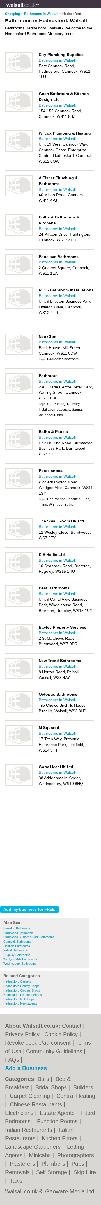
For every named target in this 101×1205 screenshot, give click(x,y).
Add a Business (26, 1068)
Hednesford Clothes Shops (21, 990)
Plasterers (23, 1164)
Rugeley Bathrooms (16, 955)
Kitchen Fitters (60, 1138)
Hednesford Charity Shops (21, 986)
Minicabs (40, 1155)
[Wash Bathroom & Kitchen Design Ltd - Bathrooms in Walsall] (19, 111)
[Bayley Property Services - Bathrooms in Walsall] (19, 645)
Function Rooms (58, 1121)
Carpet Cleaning (31, 1096)
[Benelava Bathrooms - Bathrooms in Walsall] (19, 274)
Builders (83, 1087)
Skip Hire (85, 1172)
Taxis (16, 1181)
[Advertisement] (50, 848)
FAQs (12, 1060)
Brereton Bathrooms (17, 928)
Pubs (79, 1164)
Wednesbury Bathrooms (19, 963)
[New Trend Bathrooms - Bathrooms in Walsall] (19, 678)
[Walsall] (39, 9)
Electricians (20, 1113)
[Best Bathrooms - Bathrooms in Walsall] (19, 605)
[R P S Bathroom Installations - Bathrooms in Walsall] (19, 308)
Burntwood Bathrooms (18, 932)
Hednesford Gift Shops (19, 999)
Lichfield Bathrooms (16, 945)
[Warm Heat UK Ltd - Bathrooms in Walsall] (19, 784)
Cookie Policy (61, 1034)
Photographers (75, 1155)
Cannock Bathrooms (17, 941)
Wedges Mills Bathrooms (20, 959)
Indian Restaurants (29, 1130)
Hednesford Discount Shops (22, 994)
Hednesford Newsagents (20, 1003)
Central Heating (75, 1096)
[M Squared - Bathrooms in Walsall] (19, 745)
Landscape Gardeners (33, 1147)
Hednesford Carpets (17, 981)
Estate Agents (58, 1113)
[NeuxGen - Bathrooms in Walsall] (19, 354)
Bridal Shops (51, 1087)
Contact (71, 1026)
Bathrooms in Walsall (57, 60)
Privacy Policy (22, 1034)
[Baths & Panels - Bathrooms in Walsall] (19, 449)
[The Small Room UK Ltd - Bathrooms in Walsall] (19, 538)
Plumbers (54, 1164)
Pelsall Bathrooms (15, 950)
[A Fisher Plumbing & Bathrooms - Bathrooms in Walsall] (19, 195)
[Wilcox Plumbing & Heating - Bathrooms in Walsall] (19, 151)
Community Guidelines (54, 1051)
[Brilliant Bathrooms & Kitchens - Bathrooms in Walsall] (19, 235)
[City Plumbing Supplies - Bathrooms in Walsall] (19, 72)
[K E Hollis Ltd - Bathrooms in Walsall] (19, 572)
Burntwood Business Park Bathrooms (28, 937)
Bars (44, 1079)
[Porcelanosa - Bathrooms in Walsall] (19, 488)
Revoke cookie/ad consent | (40, 1043)
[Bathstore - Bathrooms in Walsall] (19, 393)
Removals (18, 1172)
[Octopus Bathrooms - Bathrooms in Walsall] (19, 712)
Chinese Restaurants (37, 1104)
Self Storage (52, 1172)
